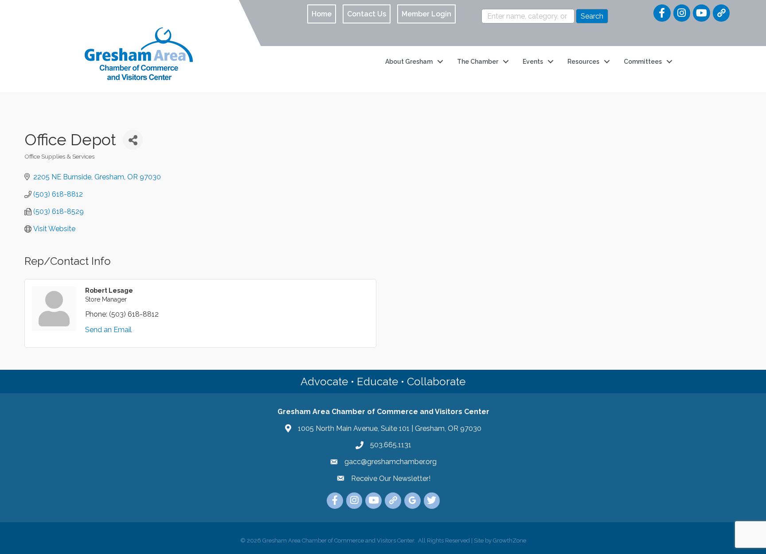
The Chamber (477, 61)
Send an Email (108, 329)
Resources (583, 61)
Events (533, 61)
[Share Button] (133, 140)
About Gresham (409, 61)
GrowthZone (509, 540)
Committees (643, 61)
